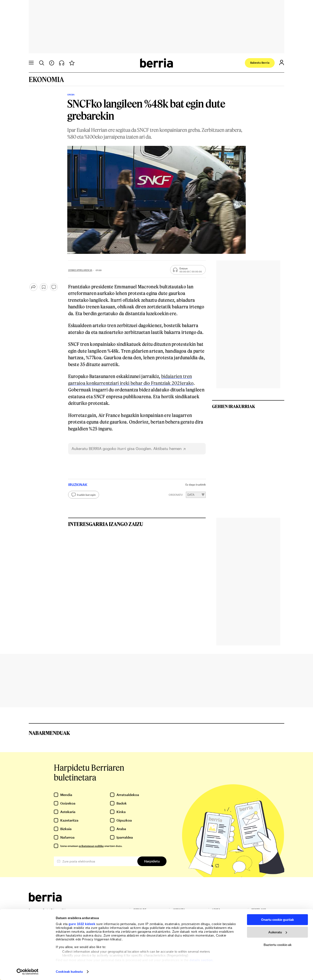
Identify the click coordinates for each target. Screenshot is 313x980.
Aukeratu (275, 932)
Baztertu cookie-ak (277, 945)
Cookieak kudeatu (69, 971)
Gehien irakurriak (233, 406)
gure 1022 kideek (82, 924)
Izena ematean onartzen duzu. (91, 845)
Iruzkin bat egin (86, 494)
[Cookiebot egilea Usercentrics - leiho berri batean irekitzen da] (27, 972)
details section (201, 960)
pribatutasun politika (91, 845)
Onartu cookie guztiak (277, 919)
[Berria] (45, 900)
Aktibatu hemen (167, 448)
